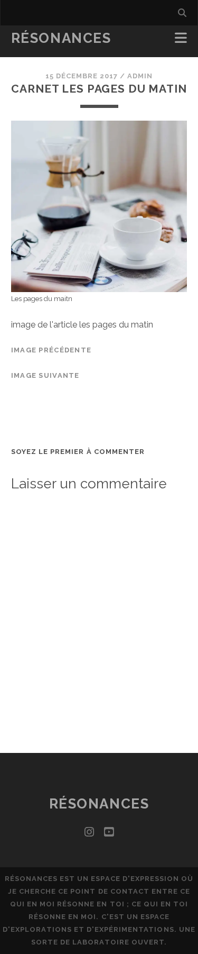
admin (140, 76)
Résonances (61, 38)
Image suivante (45, 375)
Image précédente (51, 350)
